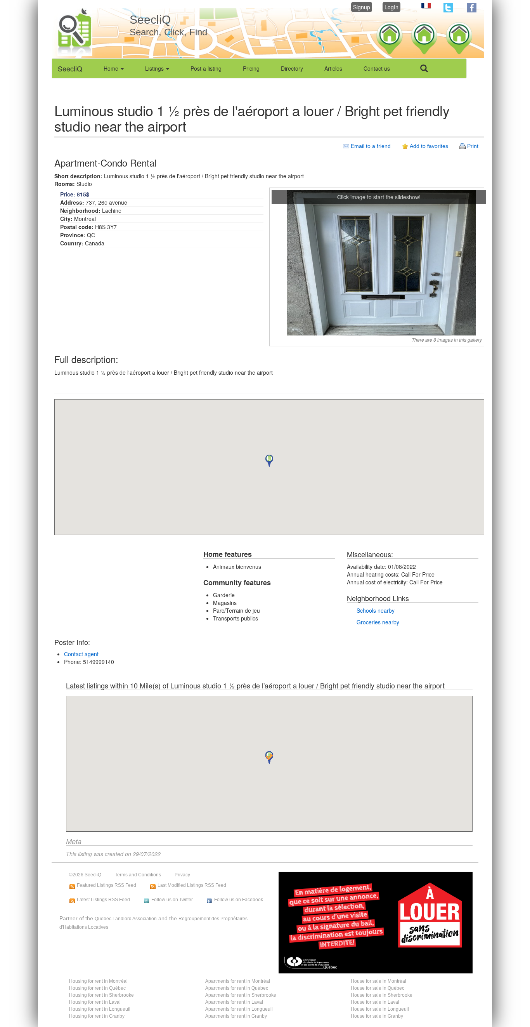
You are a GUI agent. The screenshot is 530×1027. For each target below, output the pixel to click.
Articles (333, 68)
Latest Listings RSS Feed (103, 899)
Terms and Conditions (138, 875)
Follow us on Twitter (172, 899)
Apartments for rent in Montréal (237, 981)
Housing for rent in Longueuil (99, 1009)
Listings (155, 68)
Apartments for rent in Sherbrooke (240, 995)
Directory (292, 68)
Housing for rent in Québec (97, 988)
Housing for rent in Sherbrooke (101, 995)
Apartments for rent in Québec (236, 988)
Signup (361, 7)
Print (472, 146)
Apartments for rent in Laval (234, 1002)
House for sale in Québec (377, 988)
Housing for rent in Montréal (98, 981)
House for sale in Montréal (378, 981)
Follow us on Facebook (238, 899)
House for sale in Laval (375, 1002)
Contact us (377, 68)
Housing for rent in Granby (97, 1016)
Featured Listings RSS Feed (106, 885)
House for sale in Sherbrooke (381, 995)
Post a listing (206, 68)
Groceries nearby (378, 622)
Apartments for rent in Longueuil (239, 1009)
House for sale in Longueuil (380, 1009)
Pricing (251, 68)
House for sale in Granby (377, 1016)
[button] (269, 461)
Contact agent (81, 654)
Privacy (182, 875)
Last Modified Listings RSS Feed (192, 885)
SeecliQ (70, 68)
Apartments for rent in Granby (236, 1016)
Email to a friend (371, 146)
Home (112, 68)
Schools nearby (376, 610)
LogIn (391, 7)
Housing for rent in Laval (95, 1002)
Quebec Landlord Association (126, 918)
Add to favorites (429, 146)
